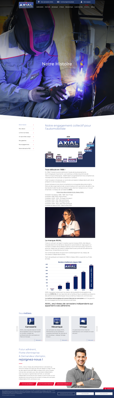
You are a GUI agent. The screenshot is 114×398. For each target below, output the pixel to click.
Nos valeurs (22, 128)
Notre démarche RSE (25, 148)
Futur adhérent (28, 384)
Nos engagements (24, 144)
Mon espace (87, 2)
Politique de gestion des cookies (8, 395)
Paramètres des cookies (66, 393)
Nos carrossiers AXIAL (47, 2)
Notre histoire (22, 124)
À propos (86, 7)
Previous (17, 328)
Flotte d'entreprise (45, 384)
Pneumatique (69, 7)
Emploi (93, 7)
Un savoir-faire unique (25, 136)
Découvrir (38, 340)
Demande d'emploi (63, 384)
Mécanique (55, 7)
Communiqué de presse (67, 2)
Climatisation (78, 7)
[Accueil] (27, 5)
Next (97, 328)
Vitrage (61, 7)
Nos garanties (22, 140)
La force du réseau (24, 132)
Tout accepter (104, 393)
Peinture (47, 7)
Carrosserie (39, 7)
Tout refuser (85, 393)
